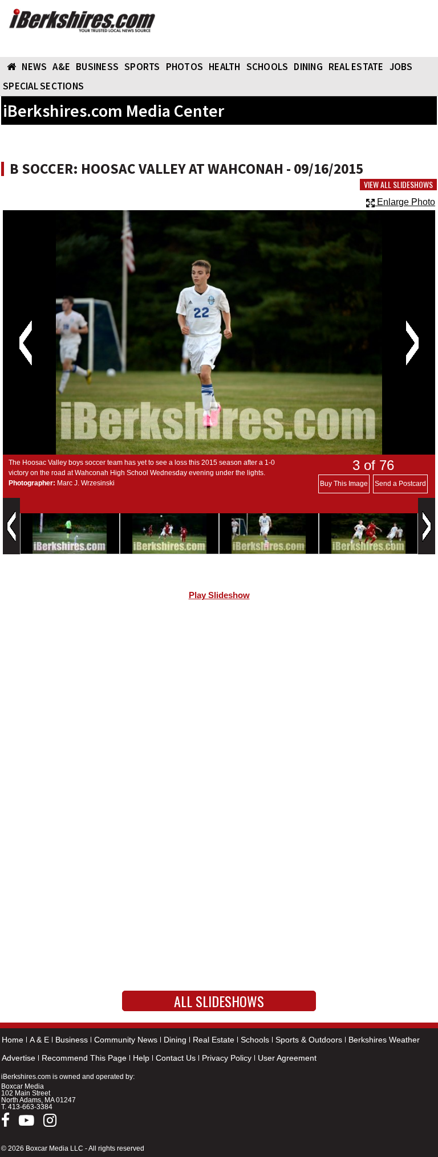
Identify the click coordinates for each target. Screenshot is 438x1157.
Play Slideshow (219, 595)
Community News (125, 1039)
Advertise (18, 1057)
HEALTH (225, 66)
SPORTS (142, 66)
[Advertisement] (219, 706)
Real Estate (213, 1039)
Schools (255, 1039)
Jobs (401, 66)
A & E (39, 1039)
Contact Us (176, 1057)
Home (12, 1039)
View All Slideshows (398, 184)
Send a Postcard (400, 484)
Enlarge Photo (405, 202)
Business (71, 1039)
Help (141, 1057)
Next (412, 343)
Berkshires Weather (384, 1039)
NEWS (34, 66)
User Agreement (287, 1057)
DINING (308, 66)
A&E (61, 66)
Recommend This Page (84, 1057)
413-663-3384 (30, 1107)
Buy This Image (344, 484)
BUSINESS (97, 66)
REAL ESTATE (356, 66)
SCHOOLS (267, 66)
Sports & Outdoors (308, 1039)
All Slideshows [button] (219, 1001)
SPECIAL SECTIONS (43, 86)
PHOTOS (185, 66)
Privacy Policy (227, 1057)
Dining (175, 1039)
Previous (25, 343)
